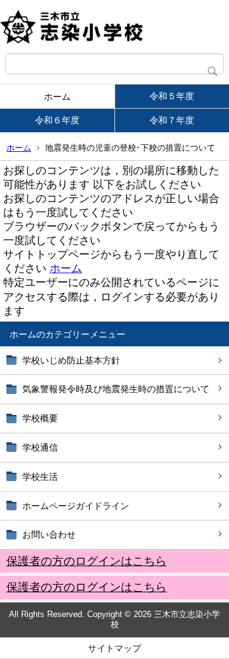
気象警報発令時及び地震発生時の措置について (115, 389)
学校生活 (40, 477)
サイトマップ (114, 648)
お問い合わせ (49, 534)
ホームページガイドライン (75, 506)
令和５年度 (171, 96)
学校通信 (40, 447)
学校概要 (40, 418)
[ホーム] (114, 27)
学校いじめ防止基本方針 (71, 360)
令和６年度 (57, 120)
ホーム (57, 97)
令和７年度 (171, 120)
